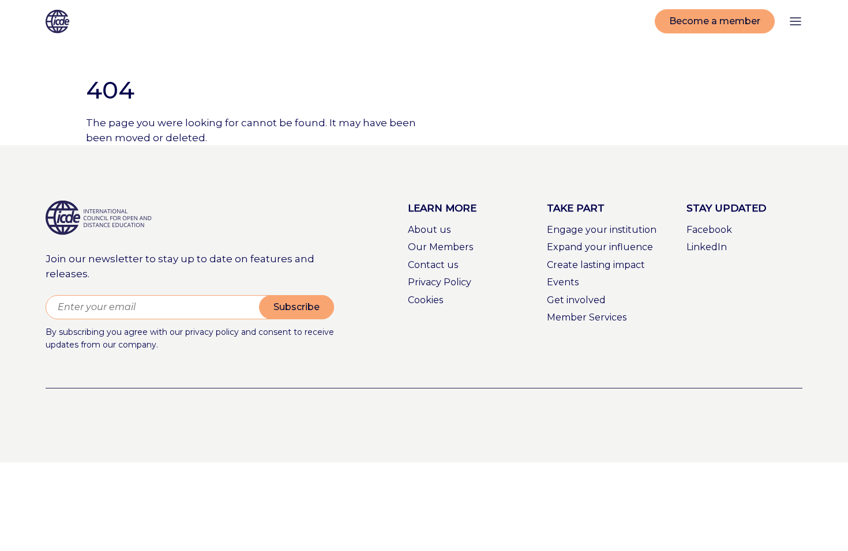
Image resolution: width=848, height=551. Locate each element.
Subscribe (296, 306)
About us (429, 229)
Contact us (433, 264)
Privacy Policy (439, 282)
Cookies (425, 300)
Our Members (440, 246)
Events (563, 282)
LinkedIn (706, 246)
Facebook (709, 229)
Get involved (576, 300)
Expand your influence (600, 246)
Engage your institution (601, 229)
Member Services (586, 317)
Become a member (714, 21)
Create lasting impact (596, 264)
